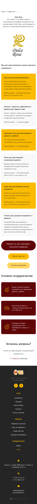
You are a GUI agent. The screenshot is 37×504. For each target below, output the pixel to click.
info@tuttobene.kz (18, 490)
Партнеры (18, 402)
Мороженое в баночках (19, 424)
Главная (3, 11)
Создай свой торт (18, 431)
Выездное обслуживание (18, 435)
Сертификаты (19, 398)
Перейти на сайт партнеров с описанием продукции (19, 245)
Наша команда (18, 405)
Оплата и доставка (18, 413)
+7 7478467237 (15, 358)
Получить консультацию (18, 265)
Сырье (18, 449)
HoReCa (18, 446)
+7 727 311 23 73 (18, 478)
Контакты (18, 409)
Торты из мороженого (18, 427)
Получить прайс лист (18, 256)
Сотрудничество (11, 11)
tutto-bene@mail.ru (18, 493)
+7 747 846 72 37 (18, 480)
